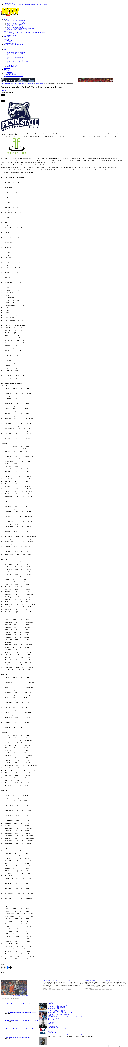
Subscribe (6, 1)
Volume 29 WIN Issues (12, 35)
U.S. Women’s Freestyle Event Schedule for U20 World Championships (21, 1003)
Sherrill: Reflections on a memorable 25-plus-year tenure (17, 1037)
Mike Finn (4, 90)
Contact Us (6, 39)
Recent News (7, 37)
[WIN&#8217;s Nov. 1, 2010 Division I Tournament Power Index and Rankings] (64, 985)
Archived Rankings (39, 83)
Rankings (6, 19)
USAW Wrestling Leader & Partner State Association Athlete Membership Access (26, 32)
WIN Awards (7, 36)
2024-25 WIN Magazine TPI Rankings (16, 20)
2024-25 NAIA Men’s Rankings (14, 24)
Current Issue (7, 31)
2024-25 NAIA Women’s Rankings (15, 27)
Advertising (9, 40)
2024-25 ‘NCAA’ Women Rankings (15, 26)
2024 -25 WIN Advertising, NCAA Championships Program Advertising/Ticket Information (25, 4)
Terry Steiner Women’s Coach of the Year (13, 44)
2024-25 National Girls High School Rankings (17, 29)
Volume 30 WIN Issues (12, 33)
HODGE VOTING (8, 3)
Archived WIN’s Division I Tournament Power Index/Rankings (19, 83)
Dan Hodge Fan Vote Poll (10, 43)
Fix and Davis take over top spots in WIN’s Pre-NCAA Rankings (14, 995)
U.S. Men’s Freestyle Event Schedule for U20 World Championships (20, 1012)
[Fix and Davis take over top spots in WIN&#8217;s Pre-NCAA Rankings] (21, 987)
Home (5, 18)
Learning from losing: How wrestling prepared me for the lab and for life (21, 1020)
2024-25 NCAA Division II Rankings (15, 22)
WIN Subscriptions (8, 41)
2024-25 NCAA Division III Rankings (16, 23)
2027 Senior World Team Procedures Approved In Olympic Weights (20, 1028)
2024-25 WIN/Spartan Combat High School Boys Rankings (21, 28)
